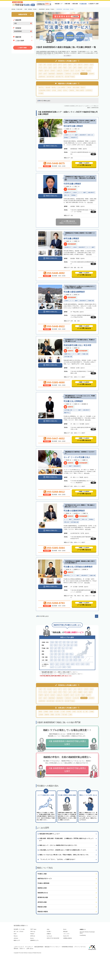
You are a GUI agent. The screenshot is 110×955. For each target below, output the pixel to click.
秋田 (64, 642)
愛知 (51, 651)
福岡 (51, 660)
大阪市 (40, 64)
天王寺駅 (63, 711)
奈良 (63, 654)
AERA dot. (32, 936)
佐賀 (55, 660)
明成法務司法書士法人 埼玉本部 (77, 345)
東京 (51, 645)
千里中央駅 (64, 714)
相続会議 (65, 931)
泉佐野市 (88, 70)
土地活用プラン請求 (93, 3)
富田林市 (53, 70)
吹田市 (65, 64)
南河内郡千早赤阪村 (69, 76)
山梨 (55, 648)
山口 (59, 657)
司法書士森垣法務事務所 (74, 292)
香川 (71, 657)
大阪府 (67, 128)
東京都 (67, 460)
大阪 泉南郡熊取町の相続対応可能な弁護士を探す (67, 742)
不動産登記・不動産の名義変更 (76, 90)
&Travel (21, 931)
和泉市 (91, 64)
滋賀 (67, 654)
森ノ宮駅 (85, 711)
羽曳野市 (41, 70)
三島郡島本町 (68, 73)
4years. (65, 929)
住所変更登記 (89, 90)
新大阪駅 (84, 404)
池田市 (50, 67)
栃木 (72, 645)
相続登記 (54, 87)
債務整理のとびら (34, 940)
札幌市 (67, 664)
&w (17, 931)
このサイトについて (19, 946)
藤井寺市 (47, 70)
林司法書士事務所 (71, 238)
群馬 (76, 645)
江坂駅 (70, 714)
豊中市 (60, 64)
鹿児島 (75, 660)
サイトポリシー (29, 946)
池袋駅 (83, 460)
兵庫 (55, 654)
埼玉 (60, 645)
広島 (51, 657)
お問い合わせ (29, 948)
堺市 (45, 64)
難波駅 (51, 711)
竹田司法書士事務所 (72, 184)
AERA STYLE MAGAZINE (53, 938)
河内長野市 (66, 70)
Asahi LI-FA (66, 936)
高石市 (72, 70)
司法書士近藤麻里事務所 (74, 511)
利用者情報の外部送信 (67, 946)
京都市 (75, 241)
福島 (76, 642)
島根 (67, 657)
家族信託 (83, 87)
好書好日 (49, 933)
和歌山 (71, 654)
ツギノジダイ (66, 933)
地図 (93, 154)
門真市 (65, 67)
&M (14, 931)
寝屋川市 (80, 64)
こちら (72, 673)
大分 (67, 660)
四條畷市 (80, 67)
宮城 (68, 642)
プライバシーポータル (80, 946)
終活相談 (41, 93)
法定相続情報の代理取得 (44, 90)
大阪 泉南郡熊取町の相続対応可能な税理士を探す (67, 769)
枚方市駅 (58, 714)
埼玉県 (67, 348)
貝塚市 (83, 70)
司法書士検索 (83, 3)
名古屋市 (76, 513)
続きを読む (89, 144)
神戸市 (75, 294)
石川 (67, 648)
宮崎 (71, 660)
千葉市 (68, 667)
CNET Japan (33, 929)
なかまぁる (49, 936)
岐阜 (59, 651)
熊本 (63, 660)
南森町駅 (47, 714)
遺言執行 (65, 90)
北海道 (52, 642)
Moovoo (15, 936)
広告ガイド (22, 948)
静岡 (55, 651)
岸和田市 (86, 64)
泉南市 (40, 73)
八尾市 (74, 64)
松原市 (85, 67)
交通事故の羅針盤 (67, 938)
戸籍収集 (69, 87)
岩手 (60, 642)
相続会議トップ (58, 3)
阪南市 (45, 73)
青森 (56, 642)
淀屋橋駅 (46, 711)
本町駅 (74, 711)
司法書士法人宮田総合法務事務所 (78, 567)
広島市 (87, 664)
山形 (72, 642)
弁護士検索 (67, 3)
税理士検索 (75, 3)
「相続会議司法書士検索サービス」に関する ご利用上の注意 (55, 672)
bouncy (32, 938)
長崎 (59, 660)
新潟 (51, 648)
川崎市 (64, 667)
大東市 (69, 67)
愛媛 (79, 657)
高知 (82, 657)
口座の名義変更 (61, 87)
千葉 (64, 645)
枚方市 (55, 64)
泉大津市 (78, 70)
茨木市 (45, 67)
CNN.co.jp (32, 931)
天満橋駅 (91, 711)
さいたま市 (58, 667)
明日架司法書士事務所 (73, 126)
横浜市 (52, 664)
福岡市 (72, 664)
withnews (16, 938)
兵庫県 (67, 294)
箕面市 (55, 67)
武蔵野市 (76, 569)
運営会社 (16, 948)
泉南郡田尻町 (42, 76)
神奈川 (55, 645)
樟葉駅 (52, 714)
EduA (15, 933)
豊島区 (75, 460)
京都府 (67, 241)
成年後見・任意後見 (57, 90)
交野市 (74, 67)
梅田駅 (40, 711)
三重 (63, 651)
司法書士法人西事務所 (73, 401)
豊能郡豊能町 (52, 73)
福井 (71, 648)
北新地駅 (41, 714)
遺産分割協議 (76, 87)
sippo (48, 929)
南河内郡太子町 (59, 76)
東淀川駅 (79, 711)
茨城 (68, 645)
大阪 (51, 654)
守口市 (40, 67)
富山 (63, 648)
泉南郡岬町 (91, 73)
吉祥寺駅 (84, 569)
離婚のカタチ (17, 940)
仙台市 (52, 667)
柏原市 (90, 67)
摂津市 (60, 67)
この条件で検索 (22, 47)
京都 (59, 654)
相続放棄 (48, 87)
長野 (59, 648)
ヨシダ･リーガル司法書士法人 (77, 457)
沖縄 (80, 660)
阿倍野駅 (69, 711)
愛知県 (67, 513)
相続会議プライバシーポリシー (52, 946)
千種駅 (84, 513)
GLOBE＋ (49, 931)
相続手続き (41, 87)
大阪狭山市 (59, 70)
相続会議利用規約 (38, 946)
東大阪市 (50, 64)
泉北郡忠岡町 (76, 73)
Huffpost (32, 933)
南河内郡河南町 (50, 76)
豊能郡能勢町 (60, 73)
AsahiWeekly (83, 935)
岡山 (55, 657)
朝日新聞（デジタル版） (19, 929)
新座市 (75, 348)
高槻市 (69, 64)
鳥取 (63, 657)
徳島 (75, 657)
